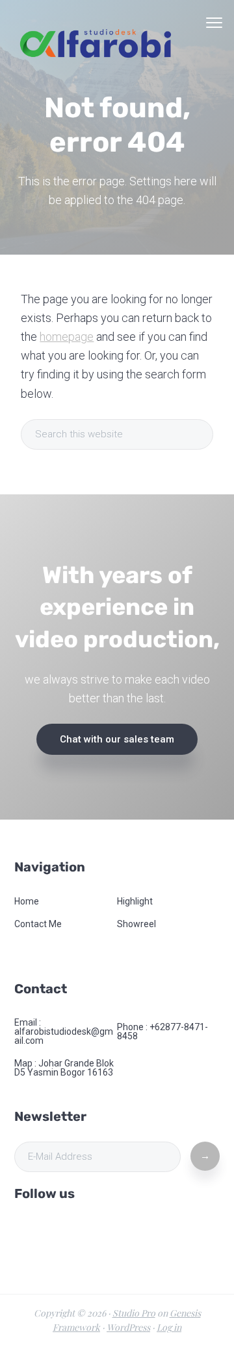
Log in (169, 1327)
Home (26, 901)
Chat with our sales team (117, 739)
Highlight (135, 901)
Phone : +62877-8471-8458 (162, 1031)
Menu (214, 22)
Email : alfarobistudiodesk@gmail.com (63, 1031)
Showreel (136, 924)
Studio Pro (133, 1313)
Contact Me (38, 924)
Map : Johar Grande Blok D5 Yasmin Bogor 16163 (64, 1067)
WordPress (128, 1327)
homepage (67, 336)
